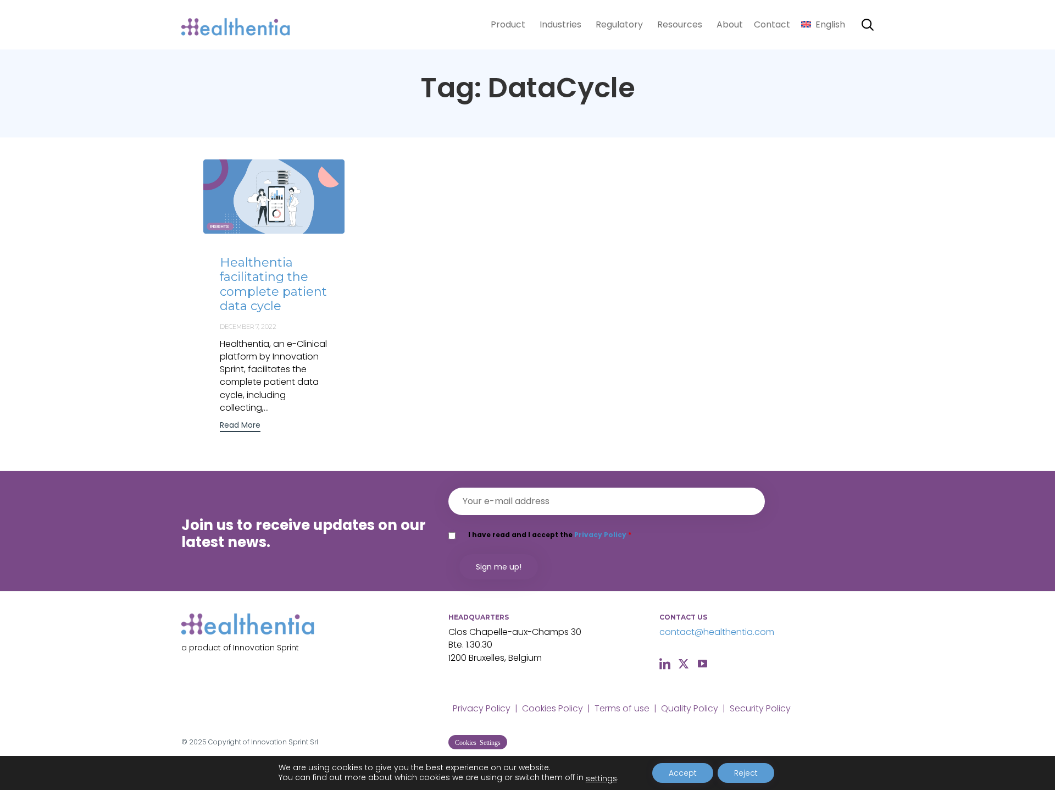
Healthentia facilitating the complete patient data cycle (273, 284)
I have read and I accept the (549, 534)
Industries (560, 24)
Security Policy (760, 708)
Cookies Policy (552, 708)
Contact (772, 24)
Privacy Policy (600, 534)
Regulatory (619, 24)
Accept (683, 772)
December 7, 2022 (248, 326)
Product (508, 24)
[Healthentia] (236, 25)
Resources (679, 24)
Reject (746, 772)
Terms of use (622, 708)
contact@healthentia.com (716, 632)
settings (601, 778)
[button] (240, 426)
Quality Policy (689, 708)
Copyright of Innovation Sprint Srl (263, 742)
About (730, 24)
